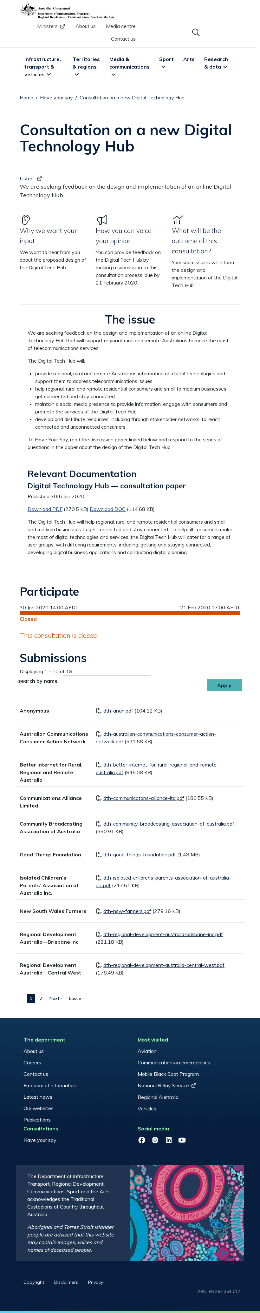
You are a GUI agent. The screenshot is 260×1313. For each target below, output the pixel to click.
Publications (37, 1119)
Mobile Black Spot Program (168, 1074)
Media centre (121, 26)
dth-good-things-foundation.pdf (139, 854)
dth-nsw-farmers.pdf (127, 911)
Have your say (56, 97)
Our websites (38, 1108)
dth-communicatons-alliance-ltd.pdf (143, 798)
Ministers (47, 26)
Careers (32, 1062)
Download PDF (45, 509)
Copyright (33, 1282)
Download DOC (108, 509)
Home (26, 97)
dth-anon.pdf (118, 710)
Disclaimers (66, 1282)
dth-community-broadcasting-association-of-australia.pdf (168, 824)
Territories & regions (87, 63)
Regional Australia (158, 1097)
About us (85, 26)
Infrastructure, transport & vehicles (43, 66)
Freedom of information (49, 1085)
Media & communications (129, 63)
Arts (189, 59)
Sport (166, 59)
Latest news (37, 1097)
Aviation (147, 1051)
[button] (195, 31)
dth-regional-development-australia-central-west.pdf (163, 965)
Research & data (216, 63)
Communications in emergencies (174, 1062)
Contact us (123, 39)
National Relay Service (163, 1085)
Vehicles (147, 1108)
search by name (38, 681)
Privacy (95, 1282)
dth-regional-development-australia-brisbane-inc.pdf (163, 934)
